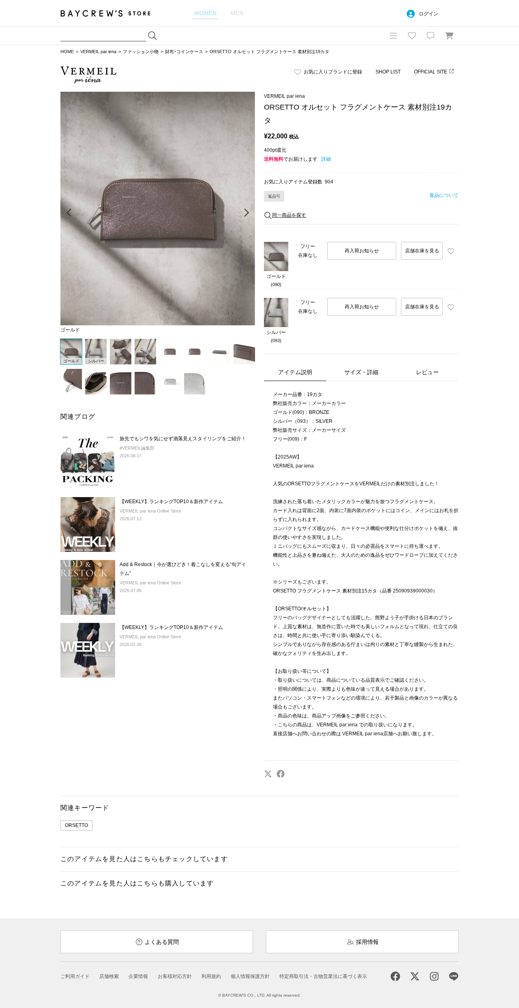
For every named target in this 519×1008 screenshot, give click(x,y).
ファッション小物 (141, 51)
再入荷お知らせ (362, 251)
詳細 (326, 159)
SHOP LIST (388, 72)
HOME (67, 51)
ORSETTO (76, 825)
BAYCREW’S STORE (111, 13)
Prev (69, 213)
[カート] (449, 36)
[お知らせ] (430, 36)
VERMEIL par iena (98, 51)
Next (246, 213)
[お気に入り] (412, 36)
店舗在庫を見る (422, 251)
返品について (444, 195)
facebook (281, 774)
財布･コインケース (184, 51)
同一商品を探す (289, 215)
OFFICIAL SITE (430, 72)
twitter (268, 774)
